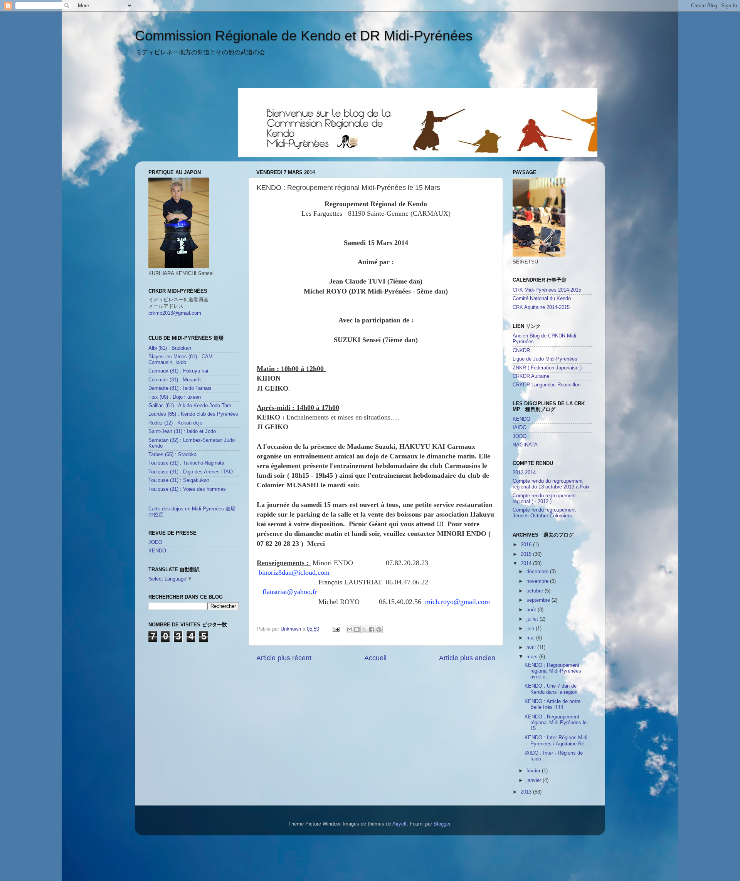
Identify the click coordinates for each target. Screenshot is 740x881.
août (532, 610)
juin (531, 628)
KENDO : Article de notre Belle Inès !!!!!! (552, 704)
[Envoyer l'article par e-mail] (335, 629)
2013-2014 (524, 472)
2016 (527, 544)
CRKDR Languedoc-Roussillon (546, 385)
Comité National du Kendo (542, 298)
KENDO (157, 551)
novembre (538, 581)
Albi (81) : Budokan (169, 348)
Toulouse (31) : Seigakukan (178, 480)
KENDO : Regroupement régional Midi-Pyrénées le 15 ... (556, 722)
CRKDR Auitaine (531, 376)
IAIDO (519, 427)
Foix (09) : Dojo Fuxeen (174, 397)
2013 (527, 792)
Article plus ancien (467, 658)
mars (532, 656)
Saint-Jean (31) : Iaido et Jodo (182, 431)
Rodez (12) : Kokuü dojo (175, 423)
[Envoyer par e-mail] (349, 629)
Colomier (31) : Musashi (175, 380)
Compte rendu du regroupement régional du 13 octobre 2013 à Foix (551, 484)
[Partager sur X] (364, 629)
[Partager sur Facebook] (371, 629)
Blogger (442, 824)
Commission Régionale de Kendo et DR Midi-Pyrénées (304, 36)
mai (531, 638)
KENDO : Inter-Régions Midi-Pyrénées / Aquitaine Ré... (557, 740)
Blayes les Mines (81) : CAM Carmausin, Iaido (180, 359)
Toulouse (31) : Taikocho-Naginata (186, 463)
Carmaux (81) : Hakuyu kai (178, 371)
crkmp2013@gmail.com (174, 313)
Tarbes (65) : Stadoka (172, 454)
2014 (527, 563)
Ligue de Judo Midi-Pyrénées (545, 359)
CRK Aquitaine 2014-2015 (541, 307)
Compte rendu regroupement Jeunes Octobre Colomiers (544, 513)
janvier (534, 780)
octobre (535, 591)
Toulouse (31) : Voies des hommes (187, 489)
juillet (533, 619)
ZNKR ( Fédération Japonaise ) (547, 368)
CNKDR (521, 350)
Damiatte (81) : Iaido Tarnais (180, 388)
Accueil (375, 658)
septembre (539, 600)
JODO (155, 542)
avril (531, 647)
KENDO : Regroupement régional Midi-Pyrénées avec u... (553, 671)
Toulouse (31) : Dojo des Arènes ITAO (190, 472)
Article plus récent (283, 658)
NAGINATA (525, 445)
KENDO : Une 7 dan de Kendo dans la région (551, 689)
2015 (527, 554)
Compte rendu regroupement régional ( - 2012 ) (544, 498)
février (534, 771)
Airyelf (399, 824)
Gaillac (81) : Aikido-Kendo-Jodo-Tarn (189, 405)
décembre (538, 571)
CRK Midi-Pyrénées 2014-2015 (547, 290)
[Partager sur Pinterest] (379, 629)
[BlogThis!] (357, 629)
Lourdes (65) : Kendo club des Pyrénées (193, 414)
